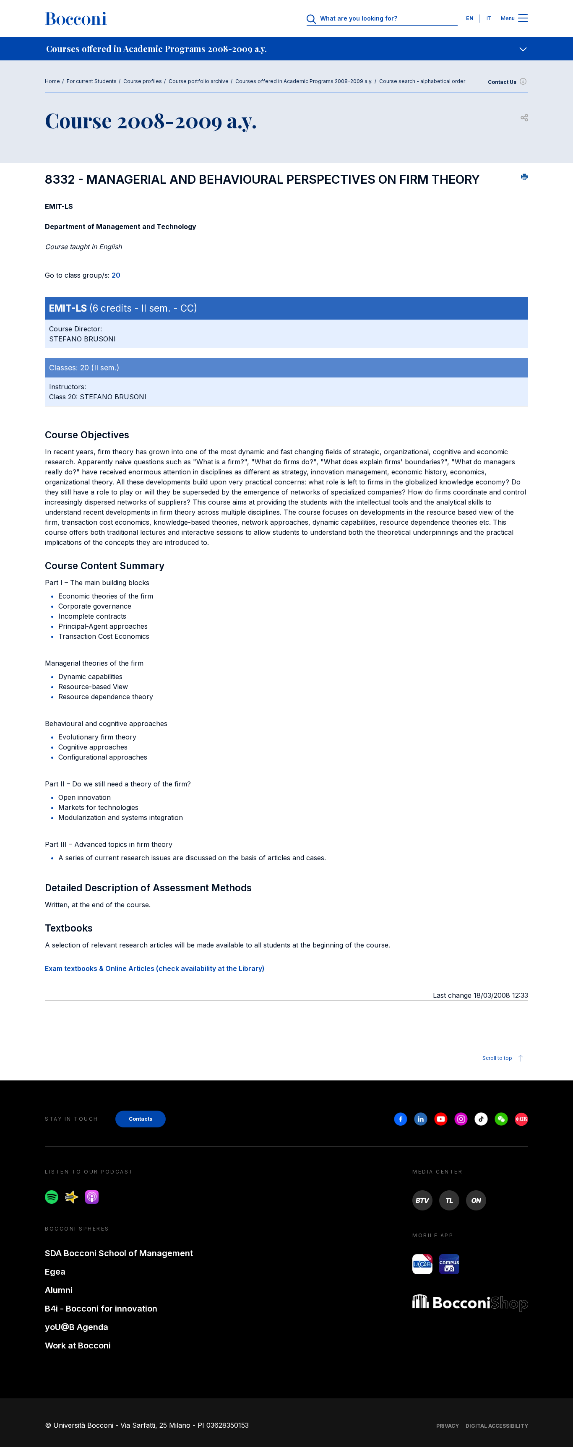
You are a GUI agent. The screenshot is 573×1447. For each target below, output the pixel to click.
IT (489, 18)
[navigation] (286, 48)
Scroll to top (497, 1058)
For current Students (92, 81)
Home (52, 81)
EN (470, 18)
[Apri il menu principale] (523, 19)
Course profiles (142, 81)
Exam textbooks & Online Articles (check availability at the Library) (155, 968)
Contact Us (502, 82)
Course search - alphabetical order (422, 81)
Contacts (140, 1119)
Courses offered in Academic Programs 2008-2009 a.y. (303, 81)
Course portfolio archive (199, 81)
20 (116, 275)
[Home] (76, 18)
